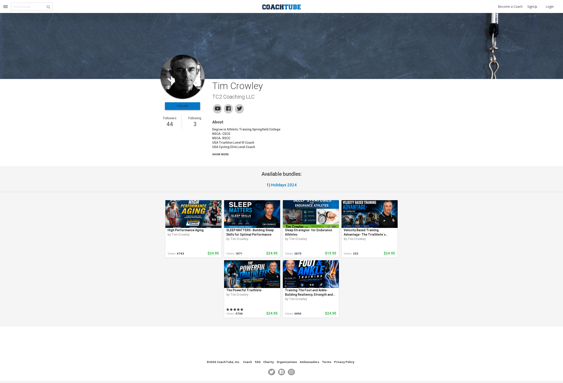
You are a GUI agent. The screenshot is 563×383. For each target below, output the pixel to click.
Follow (182, 106)
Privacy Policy (344, 362)
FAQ (257, 362)
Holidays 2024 (284, 184)
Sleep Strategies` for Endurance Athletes (308, 232)
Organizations (287, 362)
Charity (268, 362)
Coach (247, 362)
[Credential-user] (183, 77)
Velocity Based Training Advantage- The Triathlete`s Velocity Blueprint (365, 232)
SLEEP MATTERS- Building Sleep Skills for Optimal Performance (250, 232)
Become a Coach (510, 6)
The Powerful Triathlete (243, 290)
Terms (326, 362)
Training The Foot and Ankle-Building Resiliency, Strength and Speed (309, 292)
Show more (220, 154)
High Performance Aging (186, 230)
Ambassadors (309, 362)
